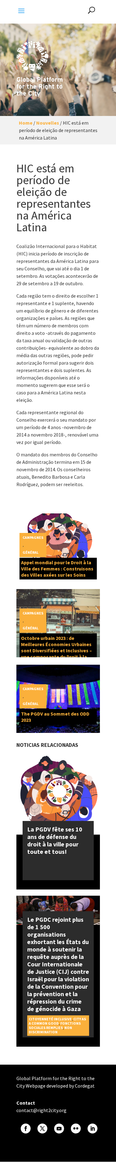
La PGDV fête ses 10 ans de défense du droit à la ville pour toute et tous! (54, 840)
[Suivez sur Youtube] (59, 1128)
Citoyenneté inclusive (50, 1019)
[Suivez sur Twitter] (42, 1128)
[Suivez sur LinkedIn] (92, 1128)
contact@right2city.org (41, 1110)
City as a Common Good (57, 1021)
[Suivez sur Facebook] (26, 1128)
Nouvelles (47, 123)
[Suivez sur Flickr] (76, 1128)
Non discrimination (50, 1029)
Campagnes (33, 537)
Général (30, 552)
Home (25, 123)
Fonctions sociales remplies (55, 1025)
